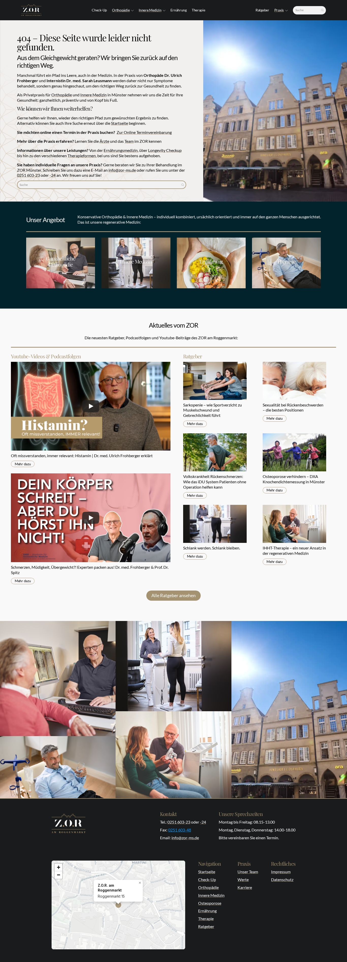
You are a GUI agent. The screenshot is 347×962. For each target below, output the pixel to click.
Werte (243, 879)
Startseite (119, 123)
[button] (140, 883)
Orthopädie (121, 10)
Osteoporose (209, 903)
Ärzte (104, 141)
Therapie (206, 918)
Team (129, 141)
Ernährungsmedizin (121, 150)
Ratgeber (206, 926)
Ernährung (207, 910)
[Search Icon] (309, 10)
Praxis (279, 10)
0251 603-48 (179, 829)
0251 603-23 (28, 175)
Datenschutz (282, 879)
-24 (53, 175)
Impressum (281, 871)
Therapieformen (82, 155)
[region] (118, 905)
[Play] (90, 406)
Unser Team (248, 871)
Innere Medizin (150, 10)
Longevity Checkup (165, 150)
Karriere (245, 887)
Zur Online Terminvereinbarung (144, 132)
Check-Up (207, 879)
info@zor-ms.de (122, 170)
